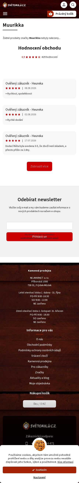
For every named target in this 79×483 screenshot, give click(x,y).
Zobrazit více (39, 166)
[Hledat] (73, 4)
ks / (39, 404)
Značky (39, 372)
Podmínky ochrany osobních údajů (39, 350)
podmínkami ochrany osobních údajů (39, 237)
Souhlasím (41, 470)
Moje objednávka (39, 383)
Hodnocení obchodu (39, 48)
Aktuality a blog (39, 378)
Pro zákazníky (39, 367)
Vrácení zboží (39, 356)
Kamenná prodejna (39, 361)
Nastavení (39, 478)
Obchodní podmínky (39, 345)
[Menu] (5, 13)
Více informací (65, 462)
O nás (39, 339)
